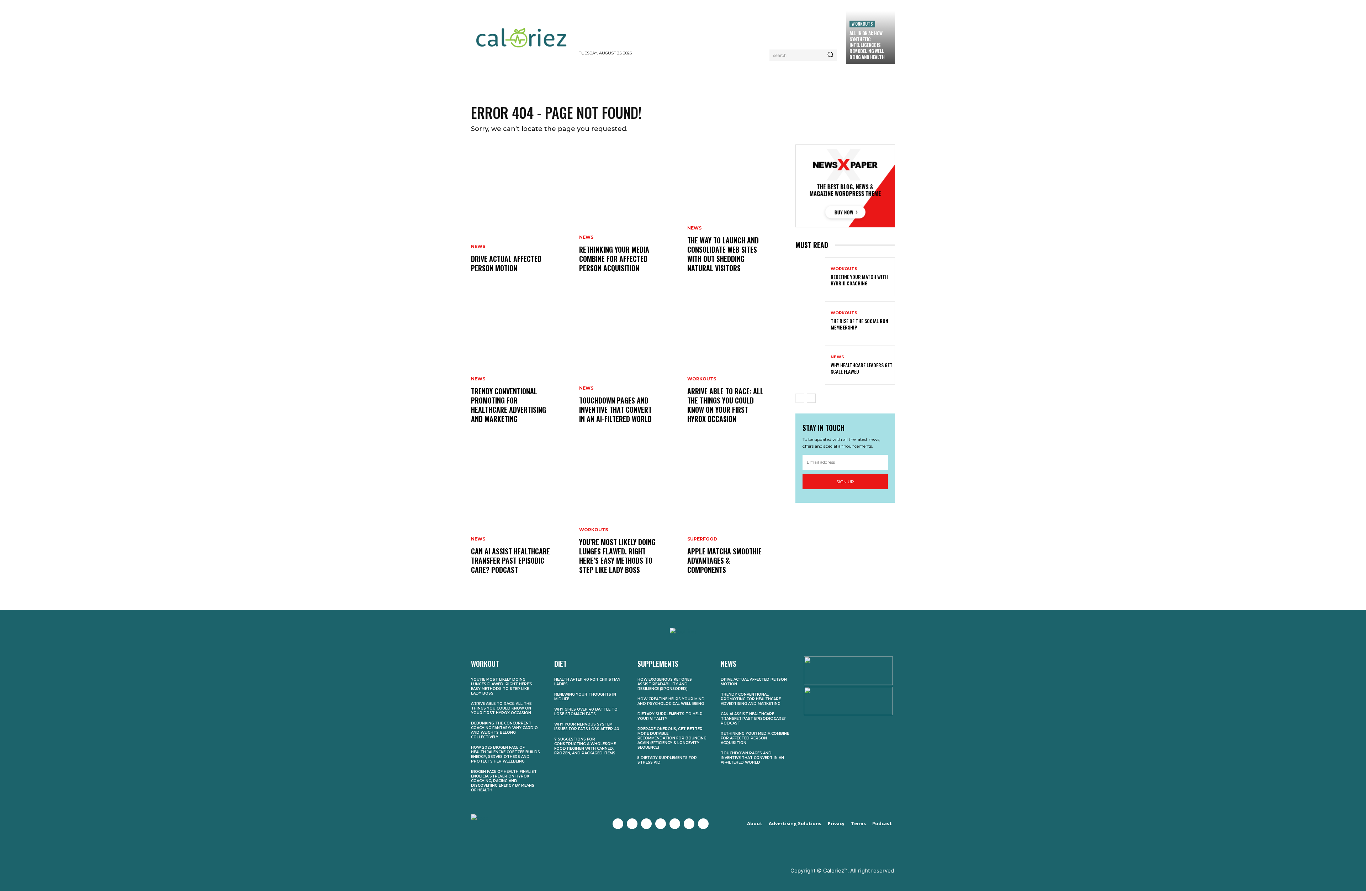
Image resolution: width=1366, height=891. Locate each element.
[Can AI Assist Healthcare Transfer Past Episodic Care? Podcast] (521, 517)
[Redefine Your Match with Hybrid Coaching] (810, 276)
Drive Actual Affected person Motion (506, 263)
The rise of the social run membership (859, 324)
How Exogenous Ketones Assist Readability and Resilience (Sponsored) (664, 684)
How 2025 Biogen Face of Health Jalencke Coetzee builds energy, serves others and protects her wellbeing (505, 754)
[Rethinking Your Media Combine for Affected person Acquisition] (629, 215)
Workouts (862, 24)
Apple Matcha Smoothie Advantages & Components (724, 560)
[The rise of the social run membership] (810, 320)
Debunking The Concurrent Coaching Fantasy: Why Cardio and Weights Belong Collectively (504, 730)
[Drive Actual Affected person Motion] (521, 215)
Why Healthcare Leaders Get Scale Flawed (862, 368)
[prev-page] (799, 398)
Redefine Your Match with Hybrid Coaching (859, 280)
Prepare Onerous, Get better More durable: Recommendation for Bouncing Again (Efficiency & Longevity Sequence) (671, 738)
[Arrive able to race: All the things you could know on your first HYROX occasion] (737, 366)
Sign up (845, 481)
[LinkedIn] (689, 823)
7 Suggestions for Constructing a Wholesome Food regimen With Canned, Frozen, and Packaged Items (585, 746)
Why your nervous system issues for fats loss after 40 (586, 726)
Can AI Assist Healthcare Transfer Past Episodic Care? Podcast (510, 560)
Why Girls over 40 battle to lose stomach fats (586, 711)
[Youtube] (660, 823)
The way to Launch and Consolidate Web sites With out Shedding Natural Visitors (723, 254)
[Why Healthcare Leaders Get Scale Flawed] (810, 365)
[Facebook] (618, 823)
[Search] (830, 55)
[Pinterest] (674, 823)
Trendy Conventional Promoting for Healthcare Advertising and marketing (508, 405)
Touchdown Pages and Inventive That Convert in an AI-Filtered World (615, 409)
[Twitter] (632, 823)
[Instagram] (646, 823)
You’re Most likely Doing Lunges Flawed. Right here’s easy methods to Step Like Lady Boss (617, 556)
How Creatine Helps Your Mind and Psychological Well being (671, 701)
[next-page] (811, 398)
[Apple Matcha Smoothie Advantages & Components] (737, 517)
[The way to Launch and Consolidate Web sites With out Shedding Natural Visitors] (737, 215)
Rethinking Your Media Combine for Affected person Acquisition (614, 258)
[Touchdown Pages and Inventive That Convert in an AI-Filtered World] (629, 366)
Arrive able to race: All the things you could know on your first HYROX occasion (725, 405)
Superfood (702, 539)
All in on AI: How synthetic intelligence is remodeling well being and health (866, 45)
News (478, 246)
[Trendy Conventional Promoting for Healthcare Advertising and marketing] (521, 366)
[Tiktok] (703, 823)
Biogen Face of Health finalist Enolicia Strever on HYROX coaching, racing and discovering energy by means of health (504, 780)
